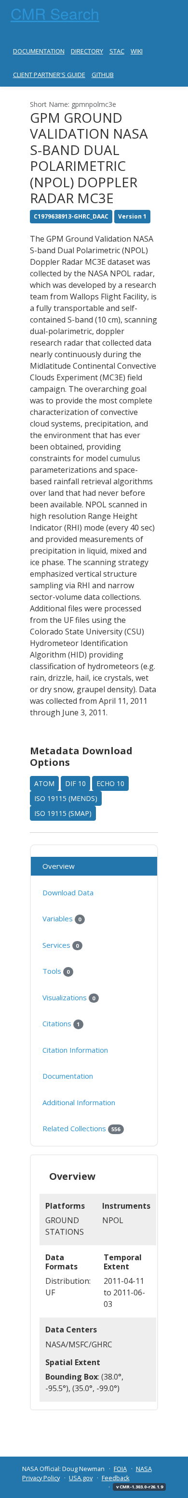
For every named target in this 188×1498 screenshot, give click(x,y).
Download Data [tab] (68, 892)
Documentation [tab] (67, 1076)
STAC (116, 51)
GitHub (103, 74)
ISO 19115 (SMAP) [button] (63, 813)
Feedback (116, 1477)
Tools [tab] (55, 971)
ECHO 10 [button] (110, 783)
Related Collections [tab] (81, 1128)
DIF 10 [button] (75, 783)
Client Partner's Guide (49, 74)
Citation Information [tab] (75, 1050)
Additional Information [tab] (78, 1102)
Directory (87, 51)
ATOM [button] (44, 783)
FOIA (120, 1468)
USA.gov (81, 1477)
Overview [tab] (58, 866)
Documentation (39, 51)
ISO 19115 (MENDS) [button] (65, 798)
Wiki (137, 51)
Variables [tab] (61, 918)
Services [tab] (60, 945)
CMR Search (55, 13)
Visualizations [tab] (68, 997)
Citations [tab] (61, 1023)
